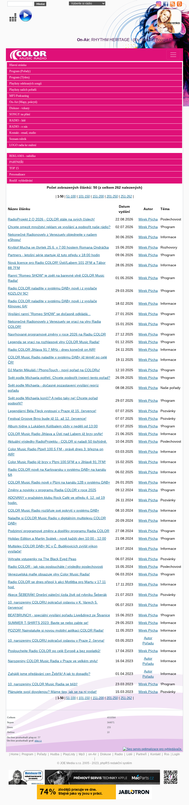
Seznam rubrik (17, 139)
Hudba (55, 754)
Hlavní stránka (17, 65)
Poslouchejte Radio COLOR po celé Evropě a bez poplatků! (54, 651)
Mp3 (82, 754)
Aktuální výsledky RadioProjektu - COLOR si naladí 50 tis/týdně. (57, 441)
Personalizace (17, 174)
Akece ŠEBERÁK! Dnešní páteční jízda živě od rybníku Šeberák (57, 595)
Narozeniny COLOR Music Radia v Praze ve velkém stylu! (53, 661)
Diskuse (106, 754)
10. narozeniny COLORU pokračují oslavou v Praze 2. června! (56, 640)
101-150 (84, 196)
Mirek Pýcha (148, 219)
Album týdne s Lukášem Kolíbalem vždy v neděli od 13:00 (53, 426)
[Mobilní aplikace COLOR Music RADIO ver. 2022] (170, 777)
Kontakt (155, 754)
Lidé (129, 754)
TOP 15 (14, 168)
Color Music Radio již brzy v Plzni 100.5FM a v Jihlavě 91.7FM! (57, 462)
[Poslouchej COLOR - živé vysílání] (21, 16)
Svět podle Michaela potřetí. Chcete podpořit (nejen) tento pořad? (59, 378)
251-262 (126, 196)
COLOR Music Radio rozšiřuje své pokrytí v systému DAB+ (53, 510)
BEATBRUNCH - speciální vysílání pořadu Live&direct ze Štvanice (59, 615)
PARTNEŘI (16, 162)
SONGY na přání (19, 114)
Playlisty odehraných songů (25, 83)
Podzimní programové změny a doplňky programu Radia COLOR (58, 531)
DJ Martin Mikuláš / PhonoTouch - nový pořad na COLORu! (54, 370)
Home (15, 754)
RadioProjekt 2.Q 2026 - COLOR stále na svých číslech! (51, 219)
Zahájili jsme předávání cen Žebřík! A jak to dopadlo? (49, 674)
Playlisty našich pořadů (22, 89)
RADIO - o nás (18, 126)
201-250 (112, 196)
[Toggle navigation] (173, 55)
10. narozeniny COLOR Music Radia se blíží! (43, 684)
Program (28, 754)
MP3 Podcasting (19, 96)
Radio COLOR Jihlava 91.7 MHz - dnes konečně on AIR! (51, 350)
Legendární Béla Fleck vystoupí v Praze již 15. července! (52, 411)
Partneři (141, 754)
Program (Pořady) (20, 71)
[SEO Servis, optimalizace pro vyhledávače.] (152, 749)
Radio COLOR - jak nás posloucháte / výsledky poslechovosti (55, 567)
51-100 (71, 196)
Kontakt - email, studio (22, 132)
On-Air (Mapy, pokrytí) (23, 102)
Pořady (42, 754)
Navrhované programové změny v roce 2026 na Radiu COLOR (57, 334)
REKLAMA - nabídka (22, 156)
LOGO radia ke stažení (22, 145)
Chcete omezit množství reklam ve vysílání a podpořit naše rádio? (59, 227)
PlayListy (69, 754)
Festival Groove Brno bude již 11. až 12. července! (47, 418)
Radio (119, 754)
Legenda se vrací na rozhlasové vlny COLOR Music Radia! (53, 342)
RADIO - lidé (17, 120)
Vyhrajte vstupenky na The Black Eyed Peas (42, 559)
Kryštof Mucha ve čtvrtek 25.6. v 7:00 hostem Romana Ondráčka (58, 247)
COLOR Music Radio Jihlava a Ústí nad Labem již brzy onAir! (55, 434)
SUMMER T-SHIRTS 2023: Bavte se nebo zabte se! (48, 623)
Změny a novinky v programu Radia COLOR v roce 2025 (52, 490)
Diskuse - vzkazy (19, 108)
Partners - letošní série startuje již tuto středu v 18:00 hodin (54, 255)
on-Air (92, 754)
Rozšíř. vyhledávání (20, 180)
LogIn (176, 754)
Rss (167, 754)
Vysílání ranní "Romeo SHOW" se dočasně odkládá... (49, 314)
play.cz (38, 740)
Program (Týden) (19, 77)
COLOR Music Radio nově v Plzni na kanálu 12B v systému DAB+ (59, 482)
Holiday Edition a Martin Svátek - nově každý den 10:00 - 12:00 (57, 538)
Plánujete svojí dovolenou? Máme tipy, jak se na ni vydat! (52, 692)
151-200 (98, 196)
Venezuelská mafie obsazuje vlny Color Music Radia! (49, 574)
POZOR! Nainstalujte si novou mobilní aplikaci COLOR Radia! (56, 630)
